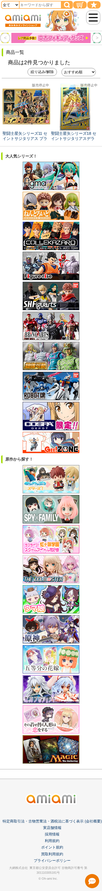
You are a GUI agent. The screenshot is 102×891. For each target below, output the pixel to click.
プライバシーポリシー (52, 860)
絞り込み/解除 (42, 72)
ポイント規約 (52, 847)
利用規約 (52, 841)
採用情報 (52, 834)
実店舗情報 (52, 828)
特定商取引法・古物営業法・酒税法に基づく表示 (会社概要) (52, 821)
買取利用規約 (52, 854)
